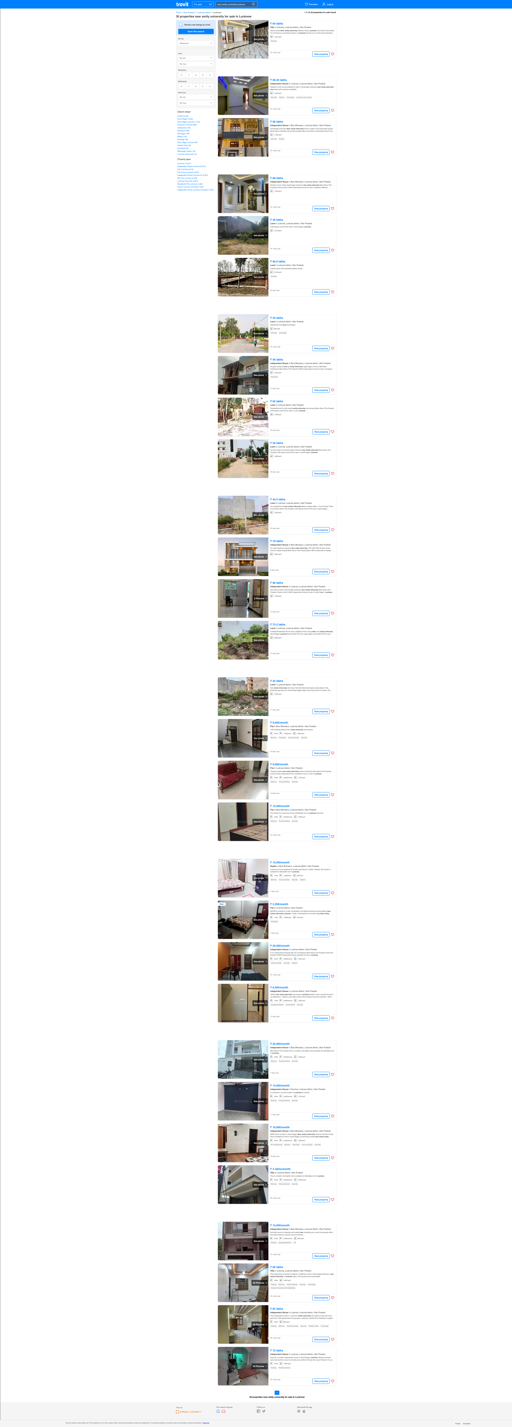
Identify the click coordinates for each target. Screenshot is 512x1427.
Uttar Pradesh (189, 12)
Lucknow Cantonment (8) (187, 154)
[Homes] (218, 1412)
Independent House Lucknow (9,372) (191, 166)
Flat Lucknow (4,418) (185, 169)
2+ (196, 75)
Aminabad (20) (183, 148)
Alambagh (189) (183, 133)
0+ (182, 75)
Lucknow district (204, 12)
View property (321, 54)
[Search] (253, 4)
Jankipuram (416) (184, 127)
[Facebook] (258, 1412)
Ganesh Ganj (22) (184, 145)
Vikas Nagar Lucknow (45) (187, 142)
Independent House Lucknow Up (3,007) (192, 175)
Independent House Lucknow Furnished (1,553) (195, 189)
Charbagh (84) (182, 139)
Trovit (178, 12)
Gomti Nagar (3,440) (185, 119)
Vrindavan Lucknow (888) (187, 124)
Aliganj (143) (182, 136)
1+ (189, 75)
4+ (210, 75)
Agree (457, 1423)
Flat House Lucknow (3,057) (188, 172)
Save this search (196, 31)
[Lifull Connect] (188, 1412)
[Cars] (223, 1412)
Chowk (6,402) (182, 116)
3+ (203, 75)
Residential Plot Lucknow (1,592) (190, 184)
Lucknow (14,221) (184, 163)
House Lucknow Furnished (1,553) (190, 187)
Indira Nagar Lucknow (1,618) (188, 121)
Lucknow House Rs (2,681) (187, 181)
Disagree (466, 1423)
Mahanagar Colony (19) (186, 151)
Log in (330, 4)
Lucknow (217, 12)
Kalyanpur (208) (183, 130)
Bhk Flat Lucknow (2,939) (187, 178)
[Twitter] (264, 1412)
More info (206, 1423)
